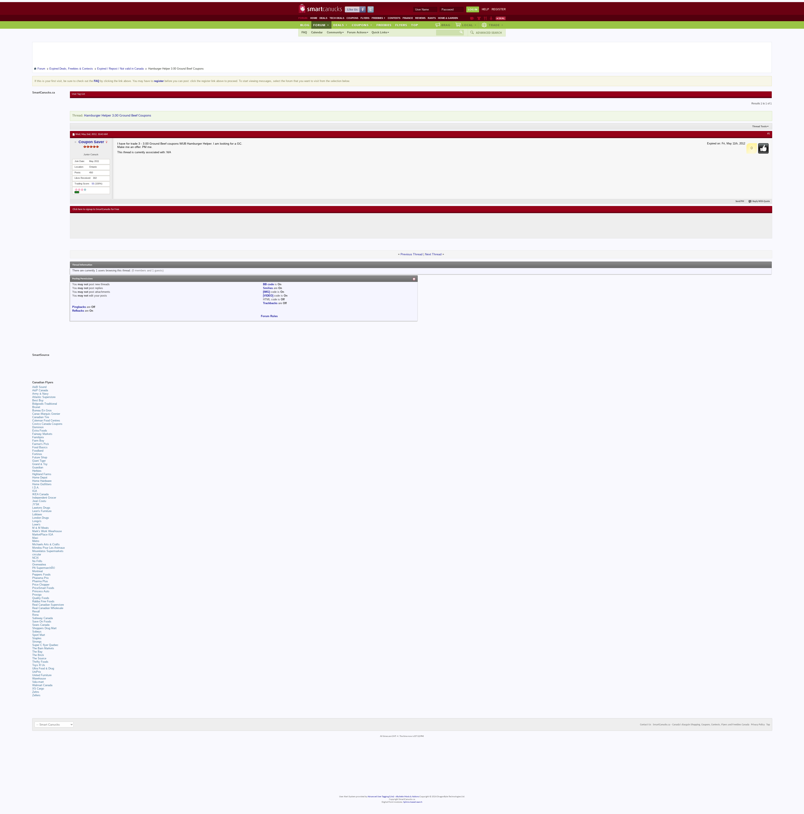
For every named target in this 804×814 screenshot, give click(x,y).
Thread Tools (759, 126)
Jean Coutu (39, 501)
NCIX (35, 557)
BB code (268, 284)
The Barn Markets (43, 648)
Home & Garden (448, 18)
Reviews (420, 18)
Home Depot (39, 477)
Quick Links (379, 32)
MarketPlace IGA (42, 534)
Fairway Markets (42, 434)
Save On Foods (41, 621)
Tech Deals (337, 18)
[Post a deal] (501, 18)
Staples (36, 638)
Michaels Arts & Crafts (46, 544)
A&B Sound (39, 387)
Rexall (36, 611)
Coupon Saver (91, 142)
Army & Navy (40, 393)
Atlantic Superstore (43, 397)
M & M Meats (40, 527)
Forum (321, 25)
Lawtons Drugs (41, 507)
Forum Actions (356, 32)
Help (485, 9)
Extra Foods (39, 430)
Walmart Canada (42, 685)
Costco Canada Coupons (47, 423)
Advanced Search (489, 33)
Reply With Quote (761, 201)
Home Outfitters (42, 484)
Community (334, 32)
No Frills (37, 561)
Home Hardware (42, 480)
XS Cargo (38, 688)
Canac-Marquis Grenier (46, 413)
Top (414, 25)
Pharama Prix (40, 577)
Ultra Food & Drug (43, 668)
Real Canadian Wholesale (47, 608)
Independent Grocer (44, 497)
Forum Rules (269, 316)
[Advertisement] (149, 225)
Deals (323, 18)
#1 (768, 133)
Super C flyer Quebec (45, 645)
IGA (34, 491)
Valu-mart (38, 681)
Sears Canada (40, 624)
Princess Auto (40, 591)
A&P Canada (40, 390)
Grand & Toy (40, 464)
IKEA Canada (40, 494)
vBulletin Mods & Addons (407, 797)
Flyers (365, 18)
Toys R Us (38, 665)
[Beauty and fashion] (479, 18)
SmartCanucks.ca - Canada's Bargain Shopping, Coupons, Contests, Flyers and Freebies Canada (701, 724)
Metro (35, 541)
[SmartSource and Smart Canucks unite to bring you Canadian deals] (49, 364)
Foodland (37, 450)
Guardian (37, 467)
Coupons (352, 18)
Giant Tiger (39, 460)
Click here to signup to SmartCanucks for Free (96, 209)
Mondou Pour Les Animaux (48, 547)
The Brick (38, 655)
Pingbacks (79, 306)
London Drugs (40, 517)
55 (93, 183)
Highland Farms (41, 474)
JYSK (35, 504)
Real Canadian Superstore (48, 604)
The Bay (37, 651)
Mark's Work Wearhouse (47, 531)
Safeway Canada (42, 618)
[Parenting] (491, 18)
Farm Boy (38, 440)
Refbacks (78, 310)
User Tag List (78, 94)
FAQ (304, 32)
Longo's (36, 521)
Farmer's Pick (40, 444)
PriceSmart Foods (43, 588)
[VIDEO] (268, 295)
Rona (35, 614)
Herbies (36, 470)
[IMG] (266, 291)
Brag (445, 25)
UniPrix (36, 671)
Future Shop (39, 457)
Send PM (740, 201)
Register (499, 9)
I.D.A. (35, 487)
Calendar (317, 32)
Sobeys (36, 631)
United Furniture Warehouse (42, 677)
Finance (408, 18)
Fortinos (37, 454)
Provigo (36, 594)
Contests (394, 18)
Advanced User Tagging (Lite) (381, 797)
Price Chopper (40, 584)
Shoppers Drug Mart (44, 628)
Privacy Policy (758, 724)
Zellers (36, 695)
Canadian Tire (40, 417)
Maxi (35, 537)
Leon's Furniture (42, 511)
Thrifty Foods (40, 661)
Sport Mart (38, 634)
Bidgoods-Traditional (44, 403)
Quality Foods (40, 598)
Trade (496, 25)
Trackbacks (270, 303)
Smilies (268, 288)
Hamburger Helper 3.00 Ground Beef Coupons (117, 115)
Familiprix (38, 437)
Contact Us (645, 724)
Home (313, 18)
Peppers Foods (41, 574)
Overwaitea (39, 564)
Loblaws (37, 514)
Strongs (37, 641)
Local (469, 25)
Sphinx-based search (412, 802)
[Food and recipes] (485, 18)
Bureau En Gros (42, 410)
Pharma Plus (40, 581)
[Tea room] (472, 18)
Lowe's (36, 524)
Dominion (38, 427)
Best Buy (38, 400)
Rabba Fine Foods (43, 601)
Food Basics (40, 447)
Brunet (36, 407)
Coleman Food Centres (46, 420)
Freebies (378, 18)
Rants (432, 18)
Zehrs (35, 691)
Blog (304, 25)
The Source (39, 658)
